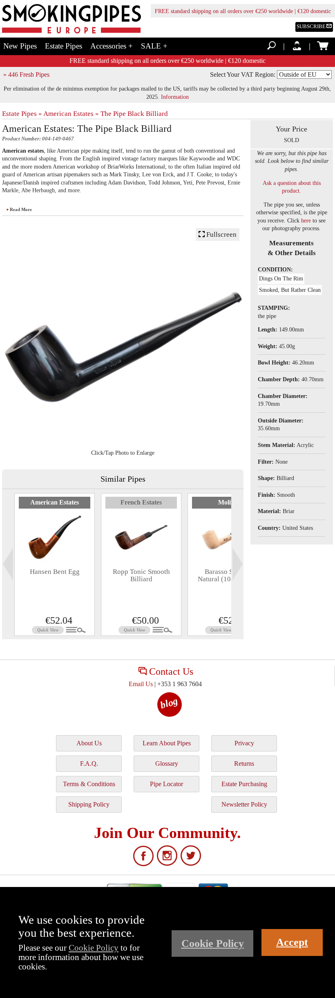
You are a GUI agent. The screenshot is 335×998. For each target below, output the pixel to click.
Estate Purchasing (244, 783)
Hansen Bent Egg (55, 572)
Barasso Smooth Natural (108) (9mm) (228, 575)
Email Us (141, 683)
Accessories (111, 46)
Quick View (47, 629)
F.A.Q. (89, 763)
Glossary (166, 763)
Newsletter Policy (244, 804)
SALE (154, 46)
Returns (244, 763)
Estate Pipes (63, 46)
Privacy (244, 743)
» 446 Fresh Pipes (26, 74)
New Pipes (20, 46)
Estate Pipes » (22, 114)
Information (175, 96)
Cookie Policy (93, 947)
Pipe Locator (166, 783)
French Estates (141, 502)
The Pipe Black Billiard (134, 114)
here (306, 221)
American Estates (54, 502)
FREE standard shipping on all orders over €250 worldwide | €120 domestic (243, 11)
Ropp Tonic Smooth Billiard (141, 575)
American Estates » (71, 114)
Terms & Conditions (89, 783)
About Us (89, 743)
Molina (228, 502)
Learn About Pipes (167, 743)
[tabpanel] (54, 564)
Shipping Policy (88, 804)
